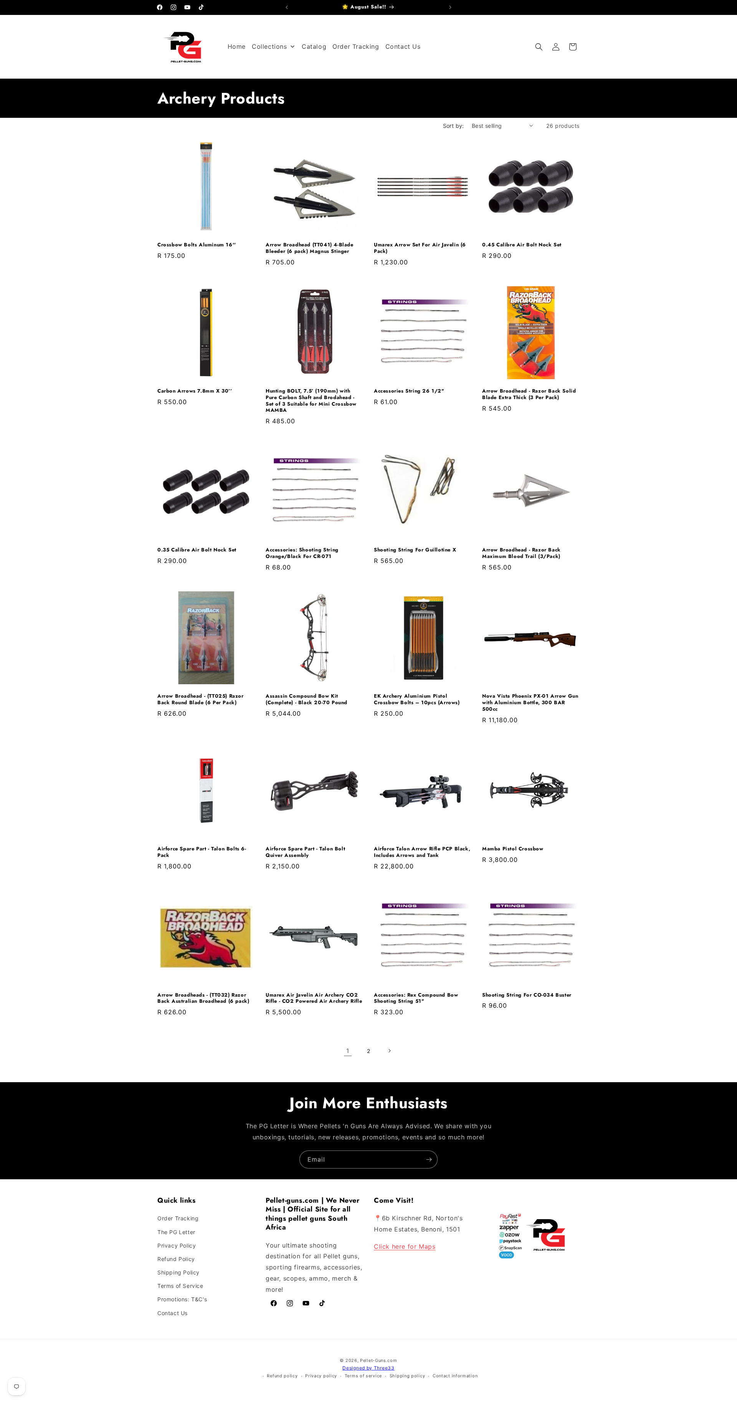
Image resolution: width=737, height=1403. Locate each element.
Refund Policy (176, 1259)
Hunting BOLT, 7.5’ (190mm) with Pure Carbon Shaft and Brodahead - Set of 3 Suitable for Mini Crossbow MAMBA (311, 401)
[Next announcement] (450, 7)
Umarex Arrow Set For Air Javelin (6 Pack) (420, 248)
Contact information (455, 1375)
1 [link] (347, 1051)
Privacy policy (321, 1375)
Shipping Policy (178, 1272)
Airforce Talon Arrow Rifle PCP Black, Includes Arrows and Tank (422, 852)
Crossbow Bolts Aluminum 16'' (196, 245)
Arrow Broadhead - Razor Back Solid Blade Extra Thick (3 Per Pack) (529, 394)
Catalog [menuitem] (314, 46)
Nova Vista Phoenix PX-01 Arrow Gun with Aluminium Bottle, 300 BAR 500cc (530, 703)
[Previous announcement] (286, 7)
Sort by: (453, 125)
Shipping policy (407, 1375)
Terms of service (363, 1375)
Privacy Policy (176, 1245)
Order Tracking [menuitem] (355, 46)
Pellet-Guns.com (378, 1360)
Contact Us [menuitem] (403, 46)
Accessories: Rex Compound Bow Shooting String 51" (416, 998)
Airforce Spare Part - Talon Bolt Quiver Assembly (305, 852)
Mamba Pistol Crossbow (513, 849)
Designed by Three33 (368, 1368)
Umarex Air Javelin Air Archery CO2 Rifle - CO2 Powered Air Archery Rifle (314, 998)
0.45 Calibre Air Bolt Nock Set (522, 245)
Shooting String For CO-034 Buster (527, 995)
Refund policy (282, 1375)
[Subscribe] (428, 1159)
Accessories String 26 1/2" (409, 391)
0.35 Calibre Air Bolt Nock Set (196, 550)
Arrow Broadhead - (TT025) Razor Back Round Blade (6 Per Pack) (200, 699)
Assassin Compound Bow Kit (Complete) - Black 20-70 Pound (306, 699)
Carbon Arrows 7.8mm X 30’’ (194, 391)
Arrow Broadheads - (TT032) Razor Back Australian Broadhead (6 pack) (203, 998)
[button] (538, 46)
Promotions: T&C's (182, 1299)
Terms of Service (180, 1286)
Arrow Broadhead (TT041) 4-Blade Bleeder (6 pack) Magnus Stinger (310, 248)
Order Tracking (177, 1218)
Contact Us (172, 1313)
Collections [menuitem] (269, 46)
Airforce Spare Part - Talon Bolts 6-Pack (201, 852)
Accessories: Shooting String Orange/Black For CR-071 (302, 553)
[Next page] (389, 1050)
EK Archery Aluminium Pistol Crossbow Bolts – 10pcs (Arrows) (417, 699)
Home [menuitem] (237, 46)
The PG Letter (176, 1232)
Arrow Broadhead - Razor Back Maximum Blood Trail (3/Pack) (521, 553)
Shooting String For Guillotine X (415, 550)
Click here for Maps (404, 1246)
